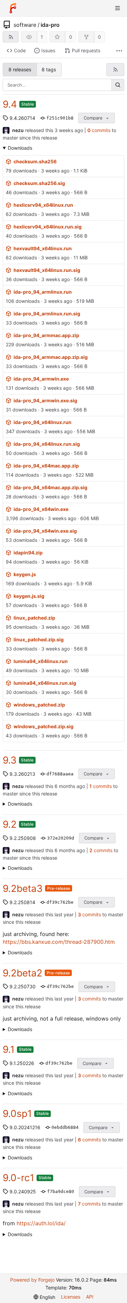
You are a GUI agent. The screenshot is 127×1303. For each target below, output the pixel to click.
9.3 (10, 760)
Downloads (20, 148)
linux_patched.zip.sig (39, 639)
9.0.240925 (22, 1191)
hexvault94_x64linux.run (43, 248)
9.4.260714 (22, 118)
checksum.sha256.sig (39, 183)
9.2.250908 (22, 838)
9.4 (10, 104)
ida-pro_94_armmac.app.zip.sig (51, 357)
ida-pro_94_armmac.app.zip (46, 335)
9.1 (9, 1049)
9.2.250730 (22, 986)
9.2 (10, 824)
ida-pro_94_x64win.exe (41, 509)
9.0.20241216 (24, 1127)
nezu (18, 130)
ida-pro (50, 24)
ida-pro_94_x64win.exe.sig (45, 531)
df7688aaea (59, 773)
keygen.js (25, 574)
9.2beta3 (23, 888)
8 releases (19, 69)
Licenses (70, 1297)
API (89, 1297)
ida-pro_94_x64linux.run (42, 422)
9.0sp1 (17, 1113)
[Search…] (117, 85)
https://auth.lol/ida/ (41, 1223)
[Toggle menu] (117, 8)
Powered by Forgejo (32, 1280)
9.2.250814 (22, 902)
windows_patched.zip (39, 705)
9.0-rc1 (18, 1177)
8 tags (49, 69)
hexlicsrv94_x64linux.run (43, 205)
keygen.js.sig (29, 596)
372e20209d (60, 838)
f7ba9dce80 (60, 1191)
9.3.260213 (22, 774)
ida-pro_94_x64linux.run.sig (47, 444)
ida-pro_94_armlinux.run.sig (47, 313)
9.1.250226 (21, 1063)
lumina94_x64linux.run (41, 661)
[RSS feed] (11, 36)
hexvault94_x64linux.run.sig (47, 270)
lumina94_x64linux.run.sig (45, 683)
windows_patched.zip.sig (43, 726)
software (25, 24)
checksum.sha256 (35, 161)
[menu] (44, 1297)
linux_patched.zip (34, 618)
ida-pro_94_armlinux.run (43, 292)
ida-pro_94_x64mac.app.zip (46, 466)
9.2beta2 (22, 973)
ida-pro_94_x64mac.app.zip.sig (50, 487)
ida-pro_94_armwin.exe (41, 379)
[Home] (12, 8)
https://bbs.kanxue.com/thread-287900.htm (59, 941)
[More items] (119, 51)
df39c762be (59, 902)
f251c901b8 (59, 118)
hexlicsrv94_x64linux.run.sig (48, 227)
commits (98, 130)
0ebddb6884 (65, 1127)
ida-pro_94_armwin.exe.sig (45, 400)
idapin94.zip (28, 552)
